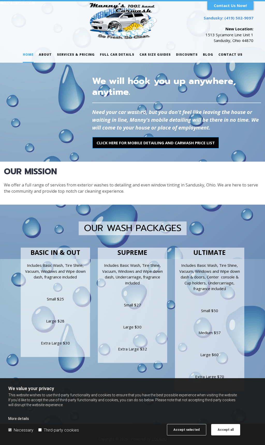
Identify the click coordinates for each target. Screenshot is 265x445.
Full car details (117, 54)
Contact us (230, 54)
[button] (230, 5)
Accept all (226, 430)
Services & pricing (76, 54)
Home (28, 54)
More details (18, 419)
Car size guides (155, 54)
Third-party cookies (61, 430)
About (45, 54)
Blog (208, 54)
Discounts (187, 54)
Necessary (23, 430)
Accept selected (186, 430)
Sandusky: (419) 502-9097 (228, 17)
